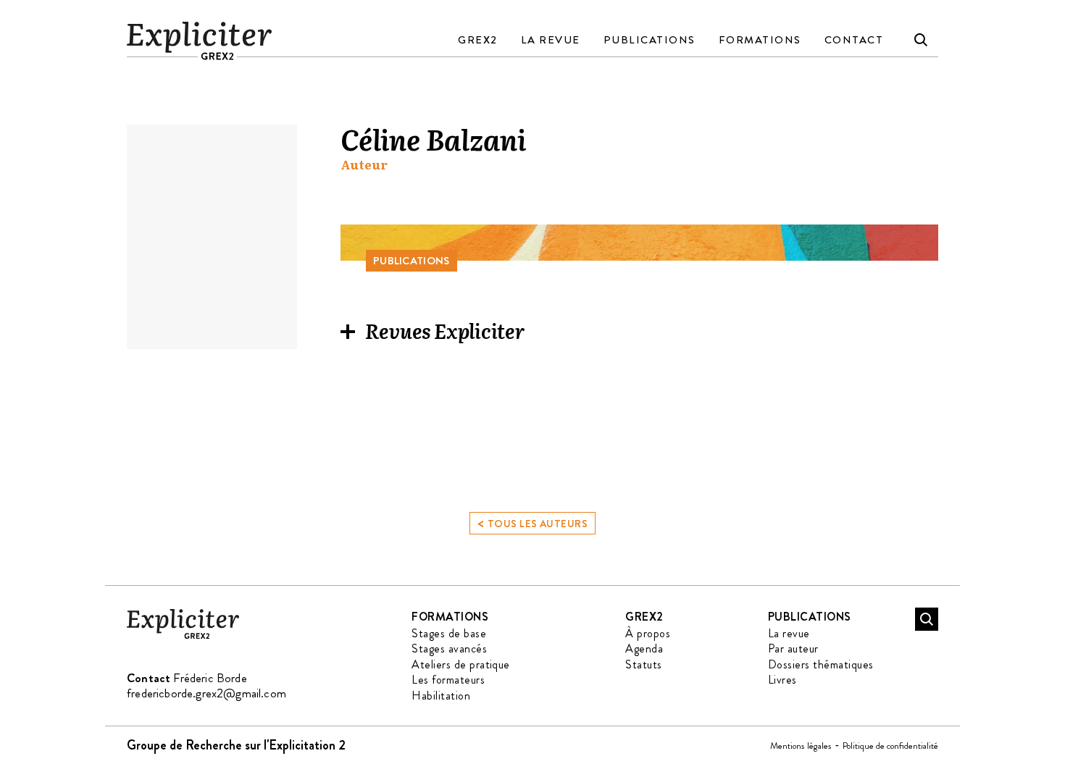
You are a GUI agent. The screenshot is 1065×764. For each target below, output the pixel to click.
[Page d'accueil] (183, 636)
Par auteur (793, 648)
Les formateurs (448, 679)
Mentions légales (801, 745)
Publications (650, 40)
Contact (854, 40)
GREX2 (478, 40)
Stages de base (449, 633)
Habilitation (441, 695)
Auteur (364, 164)
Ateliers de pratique (461, 664)
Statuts (643, 664)
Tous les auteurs (532, 522)
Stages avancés (449, 648)
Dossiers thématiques (821, 664)
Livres (782, 679)
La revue (550, 40)
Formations (760, 40)
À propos (647, 633)
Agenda (644, 648)
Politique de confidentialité (890, 745)
